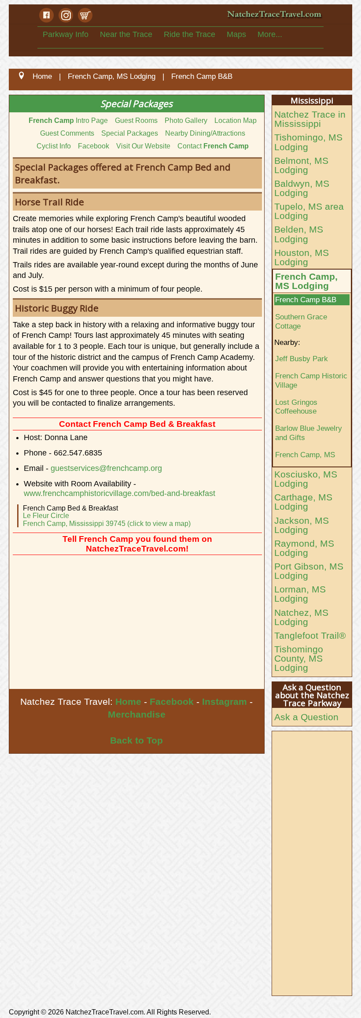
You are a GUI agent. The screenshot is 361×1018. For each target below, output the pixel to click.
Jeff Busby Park (301, 358)
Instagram (224, 701)
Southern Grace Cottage (301, 321)
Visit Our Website (143, 146)
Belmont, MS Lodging (301, 165)
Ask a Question (306, 717)
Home (128, 701)
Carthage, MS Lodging (303, 501)
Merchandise (137, 714)
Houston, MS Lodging (301, 257)
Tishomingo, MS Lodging (308, 142)
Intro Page (68, 120)
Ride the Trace (189, 34)
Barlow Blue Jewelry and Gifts (308, 433)
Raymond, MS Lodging (304, 548)
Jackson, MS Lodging (301, 525)
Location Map (235, 120)
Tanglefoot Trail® (310, 635)
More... (270, 34)
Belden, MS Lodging (298, 234)
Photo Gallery (186, 120)
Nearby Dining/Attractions (205, 133)
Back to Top (136, 740)
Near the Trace (126, 34)
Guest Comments (67, 133)
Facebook (93, 146)
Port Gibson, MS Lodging (308, 571)
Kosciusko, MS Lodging (305, 479)
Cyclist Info (54, 146)
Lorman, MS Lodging (300, 593)
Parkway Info (65, 34)
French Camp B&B (305, 299)
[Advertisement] (136, 623)
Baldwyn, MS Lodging (301, 188)
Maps (236, 34)
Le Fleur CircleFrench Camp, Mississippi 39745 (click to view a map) (107, 519)
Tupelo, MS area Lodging (309, 211)
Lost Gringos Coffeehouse (296, 407)
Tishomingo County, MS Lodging (298, 658)
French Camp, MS (305, 454)
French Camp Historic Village (311, 380)
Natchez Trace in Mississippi (310, 119)
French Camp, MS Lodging (306, 281)
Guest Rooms (136, 120)
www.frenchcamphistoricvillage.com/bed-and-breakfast (119, 493)
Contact (213, 146)
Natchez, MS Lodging (301, 617)
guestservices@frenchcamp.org (106, 468)
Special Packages (129, 133)
